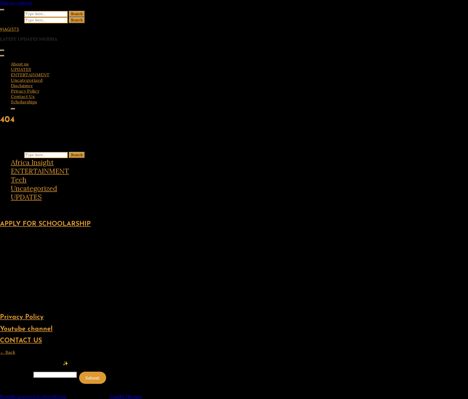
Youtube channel (26, 329)
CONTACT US (21, 341)
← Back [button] (7, 352)
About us (20, 64)
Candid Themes (126, 396)
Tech (19, 179)
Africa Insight (32, 162)
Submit (92, 378)
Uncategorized (27, 80)
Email (16, 374)
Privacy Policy (25, 91)
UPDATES (21, 69)
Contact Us (23, 96)
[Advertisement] (162, 271)
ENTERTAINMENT (30, 74)
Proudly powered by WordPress (33, 396)
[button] (4, 206)
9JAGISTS (9, 30)
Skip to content (16, 2)
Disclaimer (22, 85)
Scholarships (24, 101)
